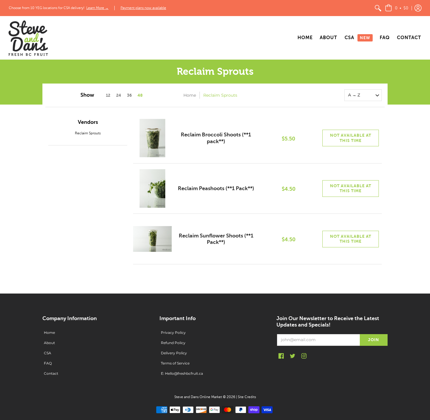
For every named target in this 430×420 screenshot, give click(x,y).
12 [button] (108, 95)
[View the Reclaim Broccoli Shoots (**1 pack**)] (152, 138)
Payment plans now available (143, 8)
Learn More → (97, 8)
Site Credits (247, 397)
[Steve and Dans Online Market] (28, 38)
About (49, 343)
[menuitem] (378, 8)
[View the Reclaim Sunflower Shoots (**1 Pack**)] (152, 239)
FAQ (48, 363)
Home (189, 95)
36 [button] (129, 95)
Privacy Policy (173, 332)
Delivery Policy (174, 353)
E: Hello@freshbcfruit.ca (182, 373)
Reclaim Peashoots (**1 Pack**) (216, 188)
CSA (47, 353)
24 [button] (118, 95)
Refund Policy (173, 343)
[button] (396, 8)
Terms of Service (175, 363)
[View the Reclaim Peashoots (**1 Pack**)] (152, 188)
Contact (51, 373)
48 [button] (140, 95)
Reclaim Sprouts (88, 133)
